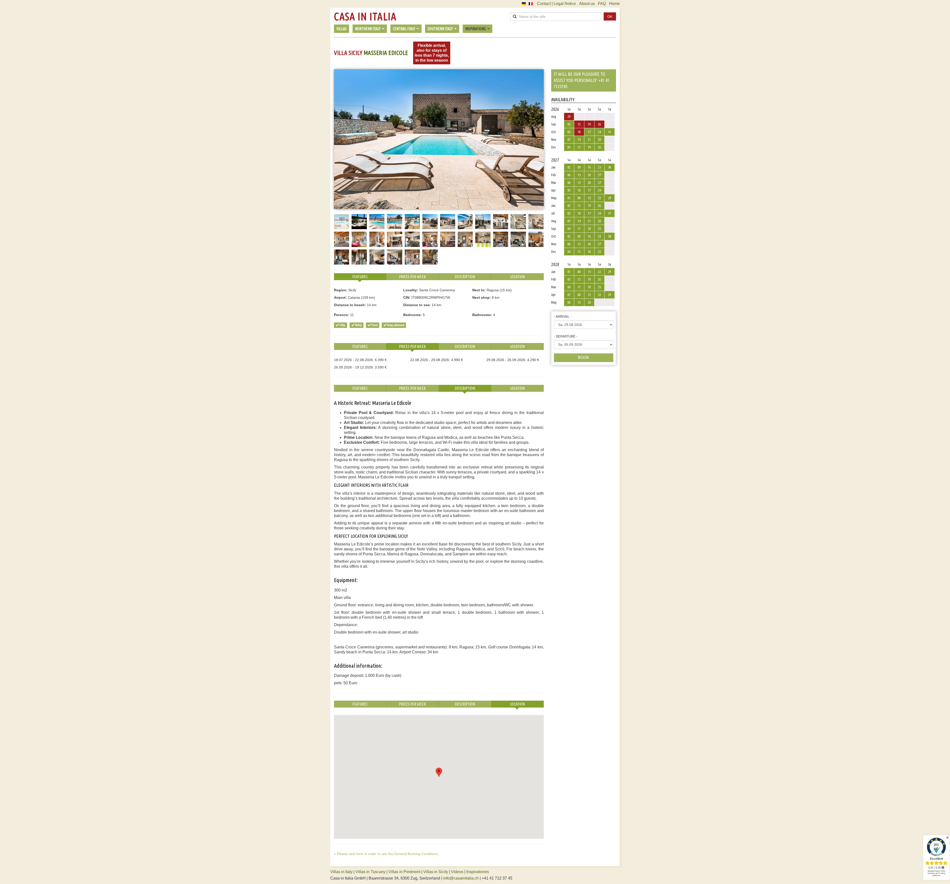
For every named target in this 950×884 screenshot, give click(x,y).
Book (583, 357)
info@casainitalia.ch (461, 878)
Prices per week (412, 276)
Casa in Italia (365, 16)
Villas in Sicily (435, 872)
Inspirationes (477, 872)
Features (360, 276)
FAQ (602, 3)
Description (465, 276)
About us (587, 3)
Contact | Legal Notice (556, 3)
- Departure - (565, 336)
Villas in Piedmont (404, 872)
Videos (457, 872)
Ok (609, 17)
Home (614, 3)
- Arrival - (562, 317)
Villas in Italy (341, 872)
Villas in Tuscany (370, 872)
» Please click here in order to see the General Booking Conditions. (386, 854)
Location (517, 276)
